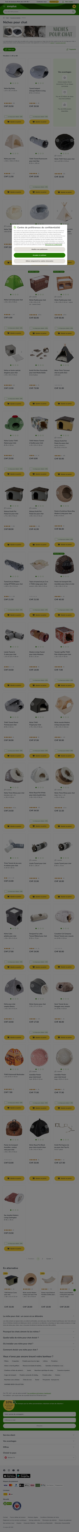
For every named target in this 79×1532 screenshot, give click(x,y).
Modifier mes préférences (39, 249)
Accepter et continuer (39, 255)
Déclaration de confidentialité (53, 244)
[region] (39, 245)
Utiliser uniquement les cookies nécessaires (39, 261)
